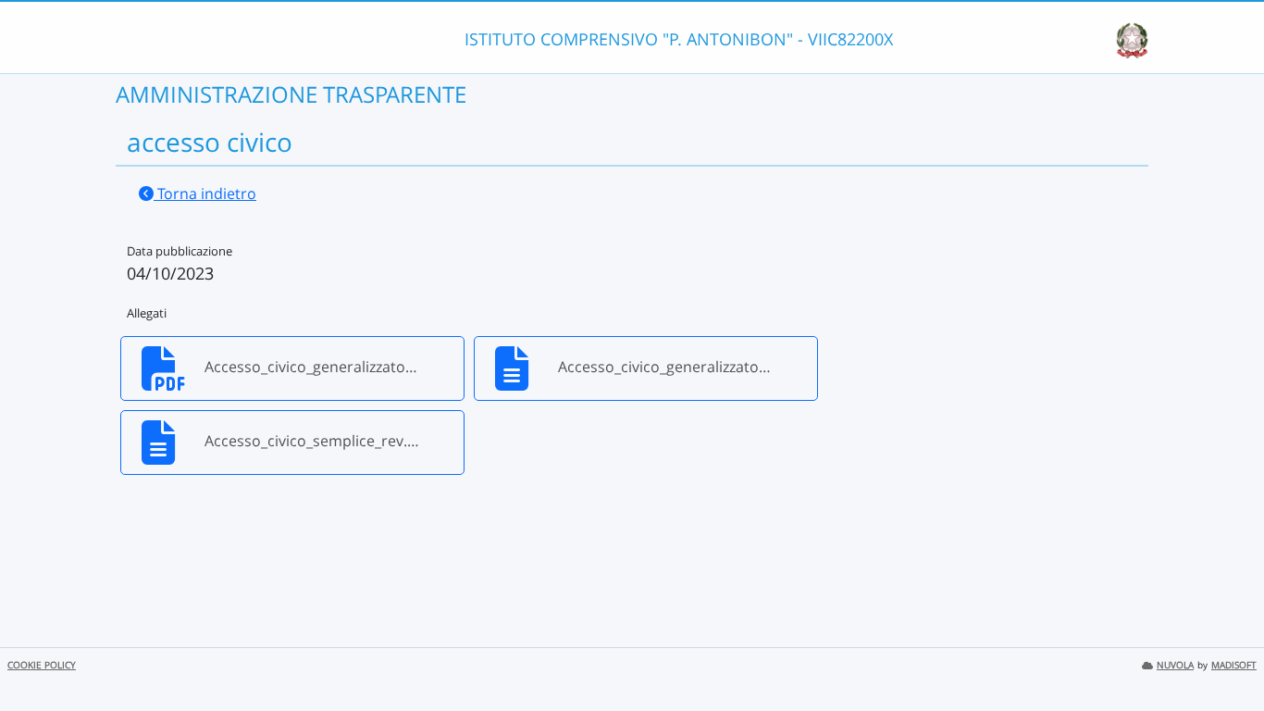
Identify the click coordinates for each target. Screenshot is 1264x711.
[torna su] (1226, 654)
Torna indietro (205, 193)
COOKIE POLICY (41, 665)
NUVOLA (1175, 665)
